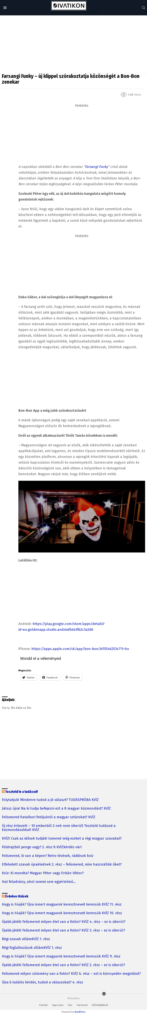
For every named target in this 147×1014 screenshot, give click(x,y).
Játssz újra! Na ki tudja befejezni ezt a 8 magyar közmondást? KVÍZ (56, 809)
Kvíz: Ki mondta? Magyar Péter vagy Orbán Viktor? (43, 873)
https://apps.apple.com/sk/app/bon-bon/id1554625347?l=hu (80, 649)
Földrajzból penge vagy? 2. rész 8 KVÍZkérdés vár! (42, 847)
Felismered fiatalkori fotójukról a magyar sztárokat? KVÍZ (48, 817)
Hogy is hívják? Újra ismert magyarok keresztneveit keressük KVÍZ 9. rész (61, 956)
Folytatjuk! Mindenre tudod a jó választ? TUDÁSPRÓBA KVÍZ (50, 800)
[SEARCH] (143, 8)
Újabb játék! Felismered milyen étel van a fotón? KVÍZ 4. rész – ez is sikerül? (63, 922)
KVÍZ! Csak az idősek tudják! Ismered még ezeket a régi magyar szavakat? (62, 839)
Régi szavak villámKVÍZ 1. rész (26, 939)
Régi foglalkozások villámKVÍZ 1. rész (32, 948)
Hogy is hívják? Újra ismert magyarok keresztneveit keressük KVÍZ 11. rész (62, 904)
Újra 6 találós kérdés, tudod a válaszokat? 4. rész (42, 982)
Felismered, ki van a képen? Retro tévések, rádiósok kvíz (47, 856)
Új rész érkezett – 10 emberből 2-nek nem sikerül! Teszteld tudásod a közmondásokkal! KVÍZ (59, 828)
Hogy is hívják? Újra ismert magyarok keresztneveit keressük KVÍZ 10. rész (62, 913)
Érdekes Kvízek (16, 896)
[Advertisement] (73, 44)
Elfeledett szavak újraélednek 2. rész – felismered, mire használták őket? (62, 864)
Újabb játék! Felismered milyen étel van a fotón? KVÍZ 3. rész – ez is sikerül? (63, 930)
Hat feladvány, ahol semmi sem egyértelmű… (39, 882)
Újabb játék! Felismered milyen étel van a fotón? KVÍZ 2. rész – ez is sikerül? (63, 965)
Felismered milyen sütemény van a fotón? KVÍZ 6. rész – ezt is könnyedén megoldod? (71, 974)
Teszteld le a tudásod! (21, 792)
